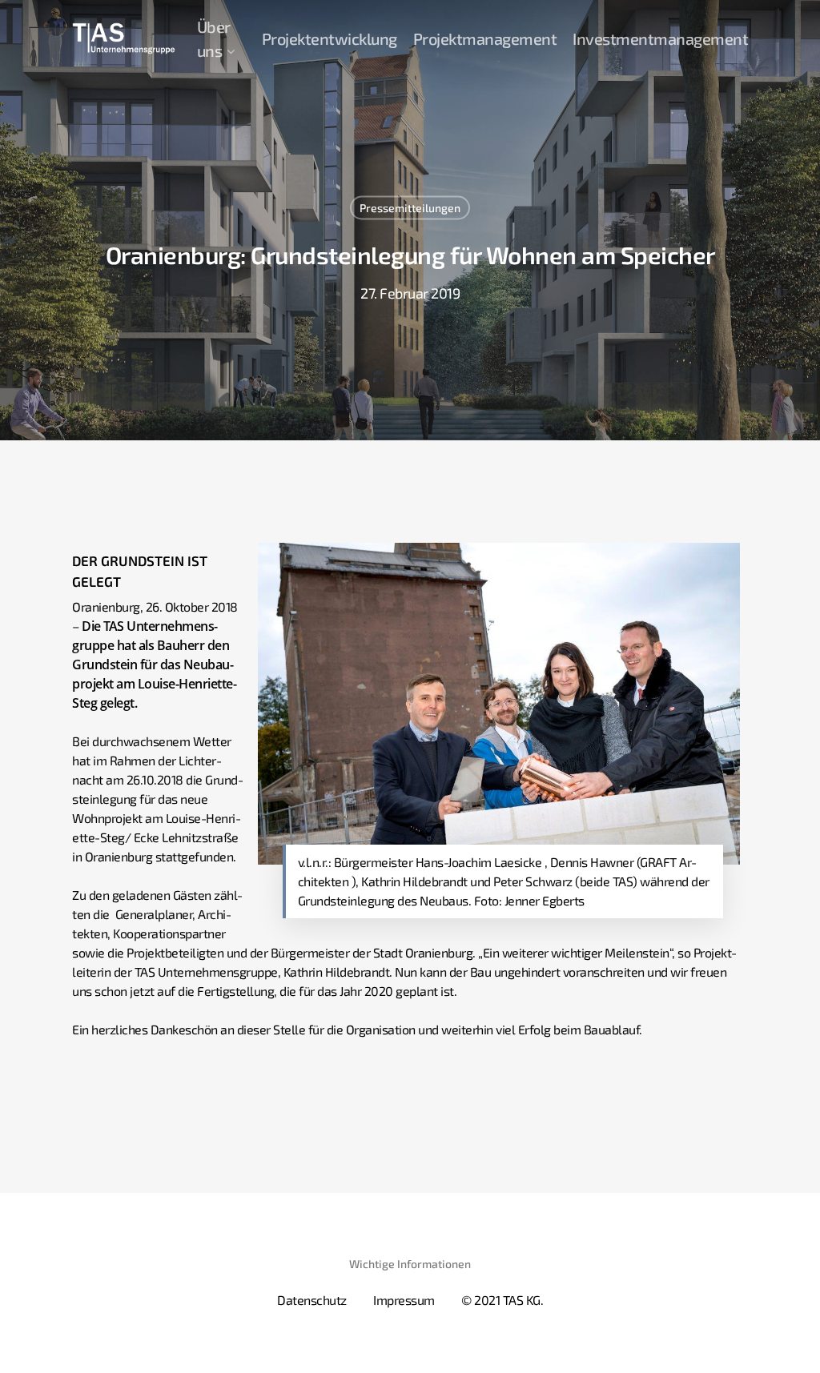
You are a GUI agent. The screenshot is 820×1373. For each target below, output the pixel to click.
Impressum (404, 1299)
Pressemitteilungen (410, 208)
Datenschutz (312, 1299)
